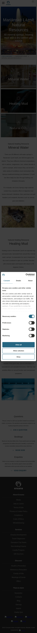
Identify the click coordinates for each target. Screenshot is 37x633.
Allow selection (18, 351)
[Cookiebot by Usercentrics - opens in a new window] (26, 275)
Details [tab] (18, 280)
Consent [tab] (7, 280)
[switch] (32, 322)
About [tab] (30, 280)
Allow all (18, 344)
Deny (18, 357)
